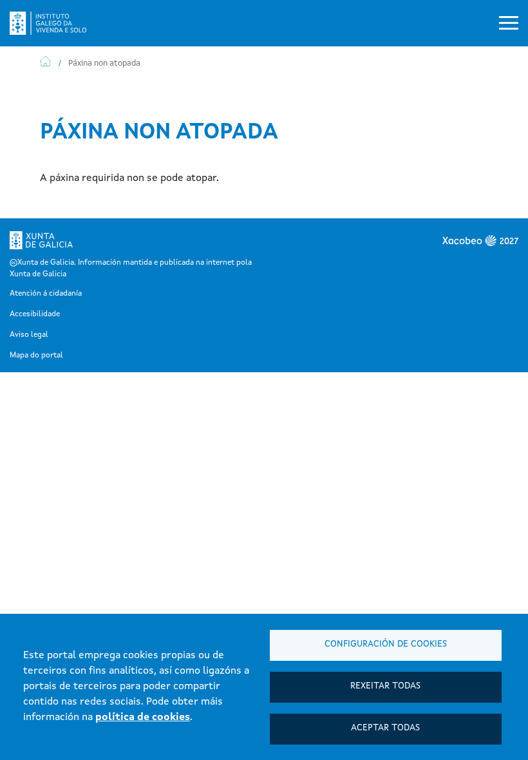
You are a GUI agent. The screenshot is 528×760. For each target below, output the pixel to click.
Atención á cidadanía (46, 294)
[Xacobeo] (391, 244)
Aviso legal (29, 335)
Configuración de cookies (386, 644)
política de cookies (142, 717)
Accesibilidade (35, 314)
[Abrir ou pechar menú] (509, 23)
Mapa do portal (36, 355)
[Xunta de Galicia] (41, 244)
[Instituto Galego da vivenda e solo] (53, 23)
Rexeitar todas (385, 686)
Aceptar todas (385, 728)
